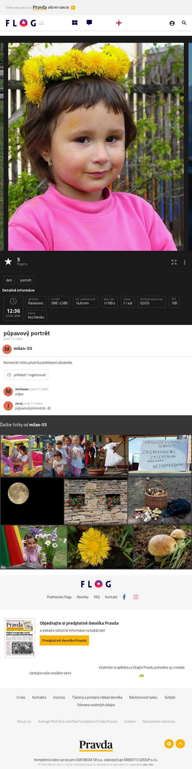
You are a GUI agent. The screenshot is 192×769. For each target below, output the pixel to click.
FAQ (97, 597)
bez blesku (36, 315)
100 (174, 301)
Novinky (83, 597)
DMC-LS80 (59, 301)
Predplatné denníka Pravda (64, 640)
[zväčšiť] (174, 261)
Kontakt (111, 597)
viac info (148, 764)
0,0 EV (151, 301)
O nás (21, 697)
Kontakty (39, 697)
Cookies (130, 721)
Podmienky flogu (59, 597)
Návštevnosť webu (143, 697)
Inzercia (59, 697)
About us (24, 721)
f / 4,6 (127, 301)
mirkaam (22, 389)
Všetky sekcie (59, 7)
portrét (26, 280)
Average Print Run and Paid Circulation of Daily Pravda (77, 721)
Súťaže (170, 697)
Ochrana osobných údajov (96, 704)
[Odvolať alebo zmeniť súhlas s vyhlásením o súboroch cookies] (169, 743)
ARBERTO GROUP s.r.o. (140, 759)
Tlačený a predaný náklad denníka (97, 697)
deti (9, 280)
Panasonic (35, 301)
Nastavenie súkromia (159, 721)
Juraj (18, 403)
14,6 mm (86, 301)
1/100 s (109, 301)
